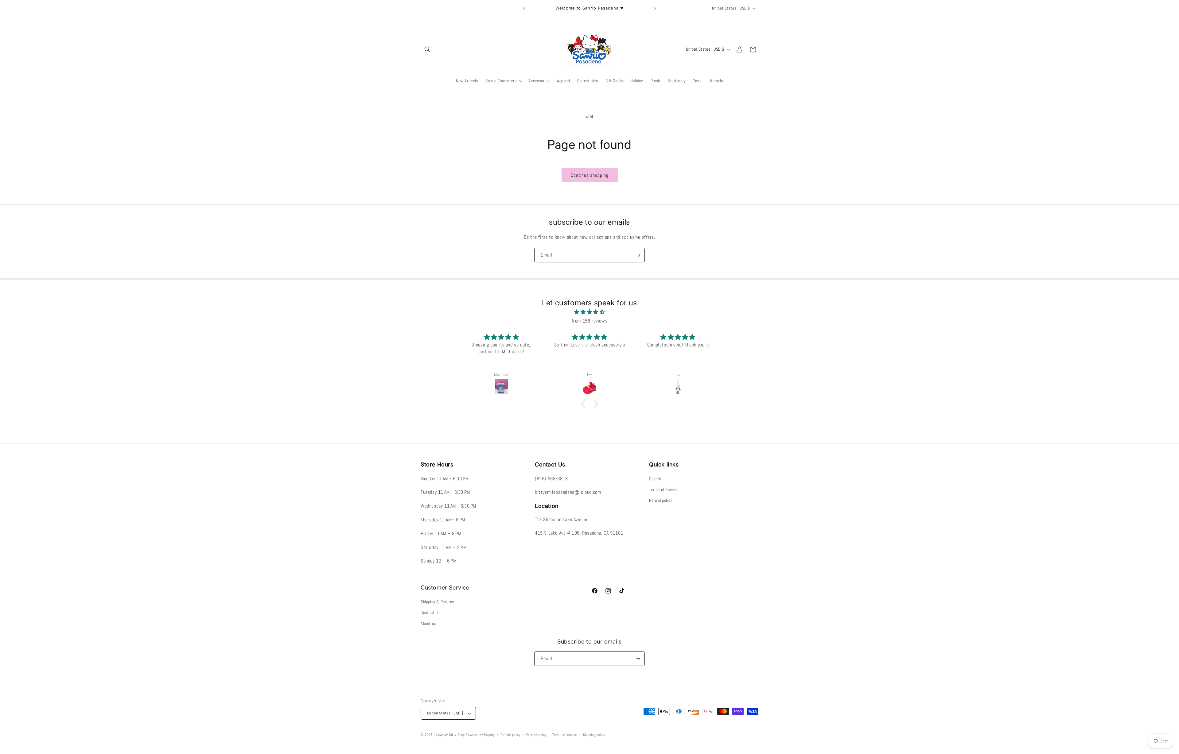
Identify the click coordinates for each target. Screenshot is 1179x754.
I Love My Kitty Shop (449, 735)
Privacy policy (536, 735)
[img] (589, 312)
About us (428, 623)
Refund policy (660, 500)
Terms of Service (664, 489)
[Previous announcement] (524, 8)
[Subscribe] (637, 255)
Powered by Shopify (480, 735)
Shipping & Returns (437, 601)
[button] (427, 49)
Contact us (430, 612)
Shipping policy (594, 735)
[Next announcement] (655, 8)
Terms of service (564, 735)
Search (655, 478)
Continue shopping (590, 175)
